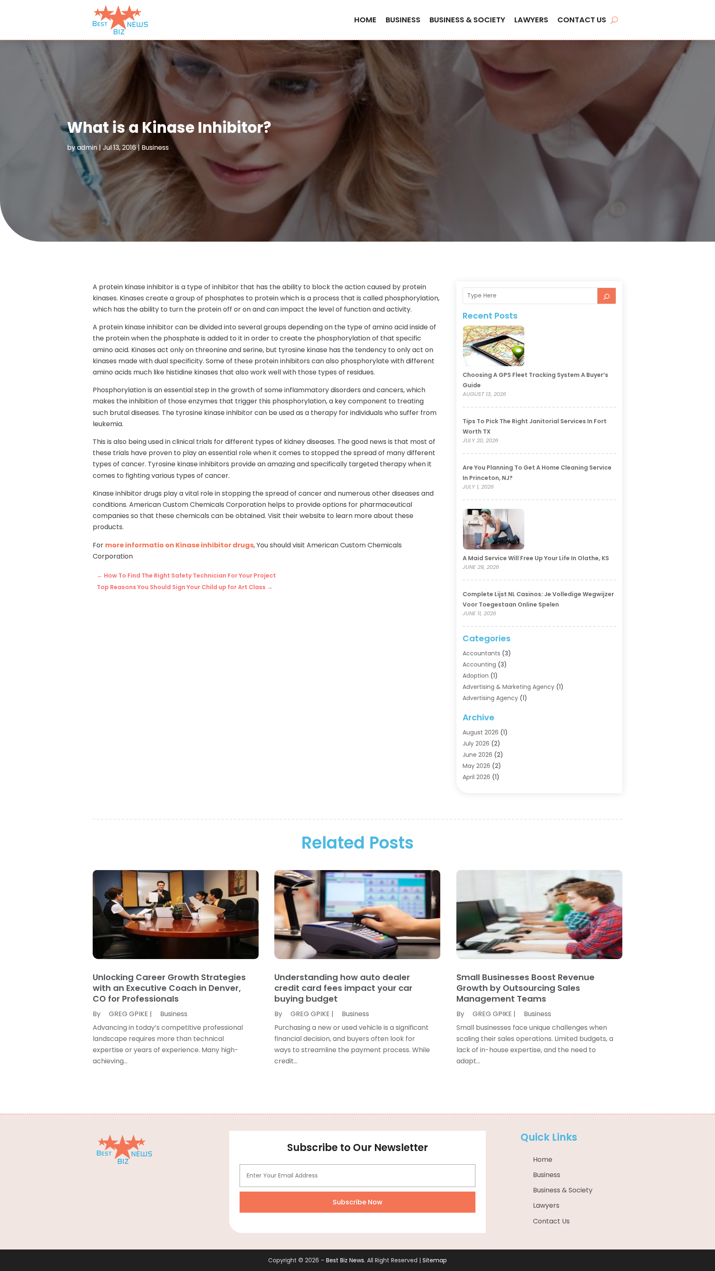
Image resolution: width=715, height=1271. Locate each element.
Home (365, 19)
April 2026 (476, 777)
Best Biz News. (345, 1260)
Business (403, 19)
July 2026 (476, 743)
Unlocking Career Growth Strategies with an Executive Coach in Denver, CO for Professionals (169, 988)
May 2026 (476, 766)
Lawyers (531, 19)
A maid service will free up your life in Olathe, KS (536, 558)
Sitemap (434, 1260)
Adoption (476, 675)
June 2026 (477, 755)
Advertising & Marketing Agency (508, 687)
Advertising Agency (490, 698)
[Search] (606, 296)
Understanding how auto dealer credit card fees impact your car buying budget (343, 988)
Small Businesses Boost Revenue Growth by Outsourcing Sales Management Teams (525, 988)
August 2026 (481, 732)
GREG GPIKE (128, 1014)
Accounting (479, 664)
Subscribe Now (357, 1202)
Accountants (481, 653)
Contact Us (581, 19)
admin (87, 147)
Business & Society (467, 19)
